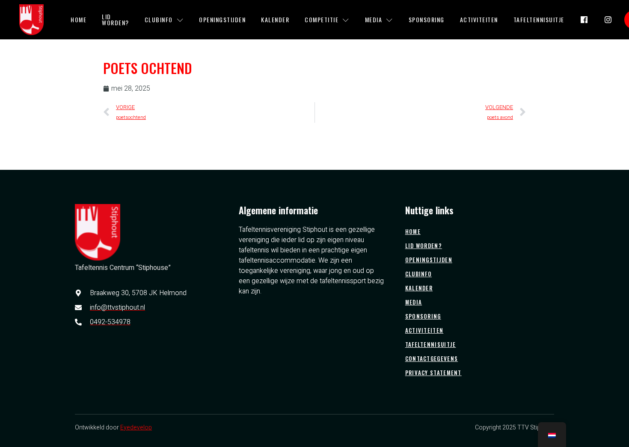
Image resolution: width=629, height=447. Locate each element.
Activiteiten (479, 19)
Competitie (321, 19)
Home (78, 19)
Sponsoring (427, 19)
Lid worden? (115, 19)
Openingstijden (222, 19)
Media (374, 19)
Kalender (275, 19)
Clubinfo (159, 19)
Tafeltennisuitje (538, 19)
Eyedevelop (136, 427)
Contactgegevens (431, 358)
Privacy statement (433, 372)
